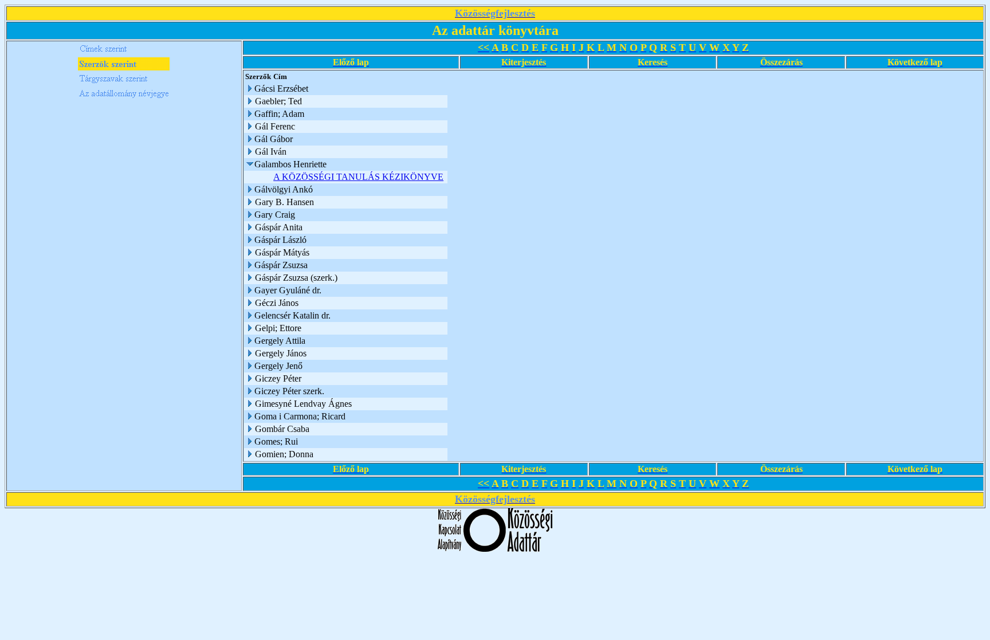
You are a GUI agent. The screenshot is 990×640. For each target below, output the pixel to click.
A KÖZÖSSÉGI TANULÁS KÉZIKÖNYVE (358, 177)
